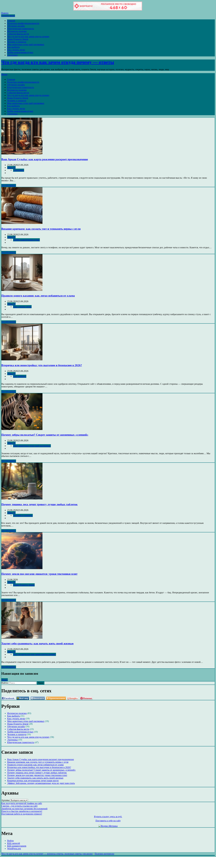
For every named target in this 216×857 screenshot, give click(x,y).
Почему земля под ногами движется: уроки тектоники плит (39, 573)
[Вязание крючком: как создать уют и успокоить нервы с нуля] (21, 223)
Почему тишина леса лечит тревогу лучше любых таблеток (39, 504)
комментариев (16, 846)
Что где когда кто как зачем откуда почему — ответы (57, 62)
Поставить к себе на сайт (108, 820)
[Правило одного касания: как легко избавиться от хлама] (21, 290)
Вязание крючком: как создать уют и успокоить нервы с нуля (41, 228)
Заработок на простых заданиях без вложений (24, 808)
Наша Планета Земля (17, 39)
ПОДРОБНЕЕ (9, 185)
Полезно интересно (104, 853)
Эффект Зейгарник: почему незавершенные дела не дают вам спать (41, 783)
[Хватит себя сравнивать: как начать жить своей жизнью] (21, 638)
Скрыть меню (8, 15)
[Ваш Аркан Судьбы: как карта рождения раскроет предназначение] (21, 153)
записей (13, 843)
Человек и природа (16, 42)
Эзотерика (12, 55)
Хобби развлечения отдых (20, 52)
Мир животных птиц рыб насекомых (25, 44)
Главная (11, 20)
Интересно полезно (17, 31)
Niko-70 (11, 167)
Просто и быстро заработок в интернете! (21, 811)
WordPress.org (14, 848)
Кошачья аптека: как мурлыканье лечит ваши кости (33, 780)
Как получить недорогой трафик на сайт (21, 803)
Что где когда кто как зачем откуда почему (28, 36)
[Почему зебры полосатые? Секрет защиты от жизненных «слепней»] (21, 429)
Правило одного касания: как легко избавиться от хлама (38, 295)
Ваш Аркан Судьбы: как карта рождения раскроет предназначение (44, 159)
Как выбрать (13, 47)
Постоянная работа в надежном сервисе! (21, 814)
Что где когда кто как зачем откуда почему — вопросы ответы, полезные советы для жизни (47, 853)
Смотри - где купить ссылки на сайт (19, 806)
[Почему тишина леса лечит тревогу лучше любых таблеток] (21, 498)
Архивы (5, 800)
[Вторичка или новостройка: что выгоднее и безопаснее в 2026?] (21, 359)
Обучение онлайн (16, 26)
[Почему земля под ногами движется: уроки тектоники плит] (21, 568)
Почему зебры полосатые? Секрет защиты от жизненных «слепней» (44, 434)
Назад (4, 680)
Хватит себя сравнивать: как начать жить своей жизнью (37, 643)
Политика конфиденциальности (23, 23)
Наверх (5, 13)
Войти (10, 840)
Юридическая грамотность (20, 28)
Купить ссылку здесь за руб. (108, 816)
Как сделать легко (16, 49)
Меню (4, 74)
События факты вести (18, 34)
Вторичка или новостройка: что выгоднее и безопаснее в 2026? (41, 365)
